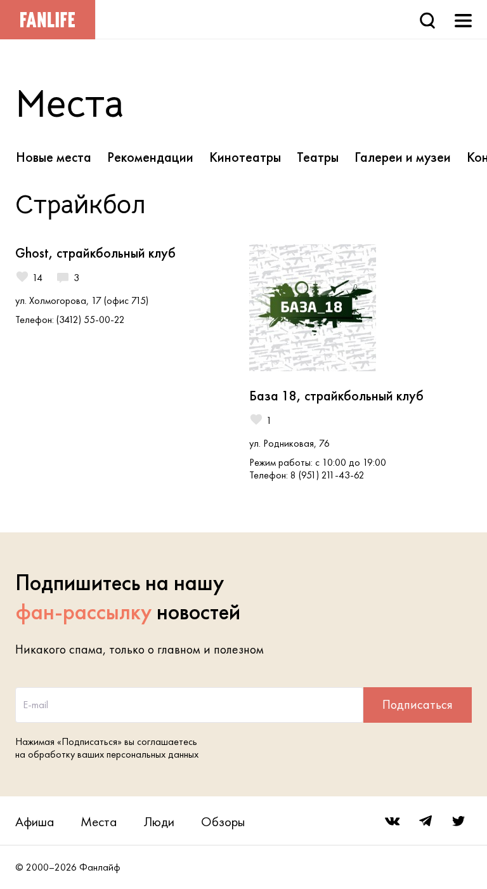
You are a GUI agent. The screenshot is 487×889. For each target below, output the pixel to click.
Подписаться (417, 704)
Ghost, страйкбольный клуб (95, 253)
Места (99, 821)
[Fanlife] (47, 19)
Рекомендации (150, 157)
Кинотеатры (245, 157)
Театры (318, 157)
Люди (158, 821)
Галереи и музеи (402, 157)
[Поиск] (427, 19)
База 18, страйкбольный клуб (336, 395)
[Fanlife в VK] (392, 821)
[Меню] (463, 19)
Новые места (53, 157)
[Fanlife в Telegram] (425, 821)
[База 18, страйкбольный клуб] (360, 307)
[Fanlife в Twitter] (458, 821)
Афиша (34, 821)
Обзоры (223, 821)
